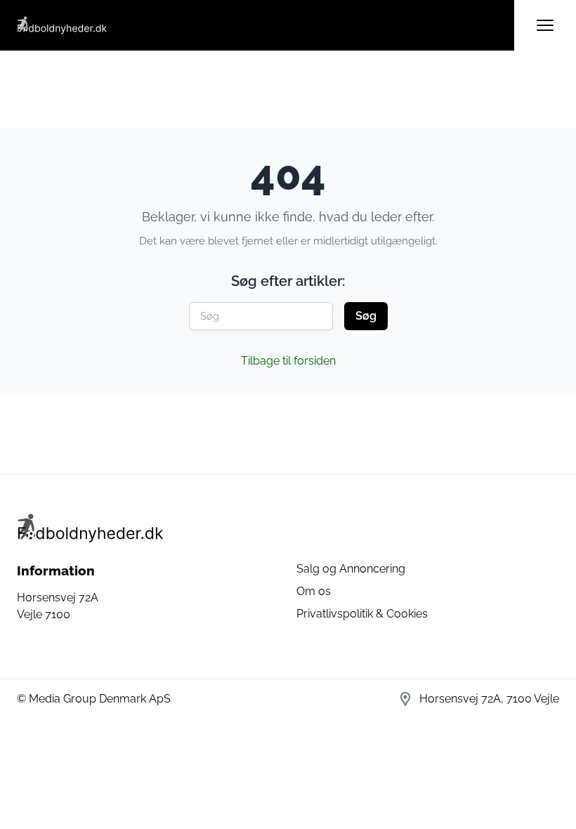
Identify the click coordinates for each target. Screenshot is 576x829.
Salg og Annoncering (350, 568)
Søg (366, 315)
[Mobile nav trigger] (545, 25)
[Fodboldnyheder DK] (265, 25)
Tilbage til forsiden (288, 360)
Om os (313, 591)
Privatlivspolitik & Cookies (362, 613)
